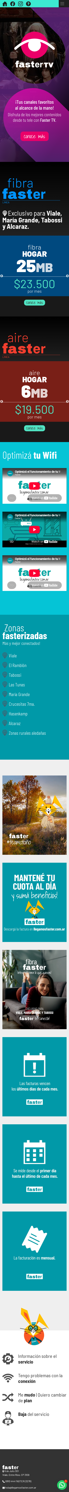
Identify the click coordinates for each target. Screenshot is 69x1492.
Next (67, 276)
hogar (34, 253)
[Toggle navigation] (62, 4)
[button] (34, 1359)
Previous (1, 276)
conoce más (34, 303)
